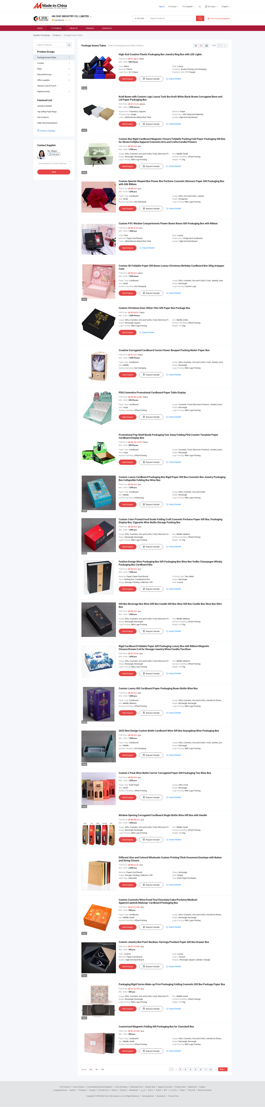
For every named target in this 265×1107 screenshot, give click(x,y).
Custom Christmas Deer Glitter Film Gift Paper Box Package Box (154, 308)
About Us (74, 28)
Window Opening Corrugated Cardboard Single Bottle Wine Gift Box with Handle (163, 815)
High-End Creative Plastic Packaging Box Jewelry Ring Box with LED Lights (160, 54)
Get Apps (211, 6)
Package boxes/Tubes (46, 57)
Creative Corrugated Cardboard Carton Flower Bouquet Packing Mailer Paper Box (164, 350)
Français (92, 1090)
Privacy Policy (173, 1096)
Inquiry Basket (175, 78)
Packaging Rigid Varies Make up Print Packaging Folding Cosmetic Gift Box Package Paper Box (172, 984)
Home (39, 28)
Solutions (90, 28)
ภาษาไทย (173, 1090)
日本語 (158, 1090)
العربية (143, 1090)
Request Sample (153, 78)
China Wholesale (121, 1087)
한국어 (150, 1090)
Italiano (114, 1090)
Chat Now (55, 154)
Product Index (180, 1087)
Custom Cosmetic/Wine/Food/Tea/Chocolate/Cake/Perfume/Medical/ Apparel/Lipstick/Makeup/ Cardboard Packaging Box (158, 901)
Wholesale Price (136, 1087)
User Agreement (148, 1096)
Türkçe (182, 1090)
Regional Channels (165, 1087)
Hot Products (65, 1087)
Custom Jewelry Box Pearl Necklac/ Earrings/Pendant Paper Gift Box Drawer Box (164, 942)
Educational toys (44, 74)
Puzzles (40, 63)
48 (102, 1069)
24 (91, 1069)
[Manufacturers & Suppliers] (51, 5)
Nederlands (133, 1090)
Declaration (161, 1096)
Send (54, 172)
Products (57, 28)
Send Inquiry (127, 78)
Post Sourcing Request (220, 18)
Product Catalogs (47, 130)
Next (222, 1069)
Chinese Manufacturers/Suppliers (99, 1087)
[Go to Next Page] (225, 46)
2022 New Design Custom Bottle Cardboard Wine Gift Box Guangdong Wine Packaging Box (169, 730)
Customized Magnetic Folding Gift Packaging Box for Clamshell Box (156, 1026)
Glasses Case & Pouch (46, 85)
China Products (78, 1087)
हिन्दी (165, 1090)
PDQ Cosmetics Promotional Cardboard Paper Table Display (152, 392)
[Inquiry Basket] (200, 6)
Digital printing (43, 91)
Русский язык (103, 1090)
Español (72, 1090)
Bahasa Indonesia (204, 1090)
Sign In (162, 6)
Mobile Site (192, 1087)
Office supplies (43, 80)
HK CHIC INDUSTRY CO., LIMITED (70, 16)
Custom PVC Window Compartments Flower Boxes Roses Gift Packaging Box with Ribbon (168, 223)
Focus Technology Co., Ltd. (114, 1096)
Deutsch (123, 1090)
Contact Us (107, 28)
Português (82, 1090)
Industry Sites (150, 1087)
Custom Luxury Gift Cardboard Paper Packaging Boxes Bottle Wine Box (158, 688)
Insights (202, 1087)
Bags (39, 68)
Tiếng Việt (191, 1090)
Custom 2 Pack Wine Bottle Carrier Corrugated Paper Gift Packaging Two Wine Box (165, 772)
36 (97, 1069)
